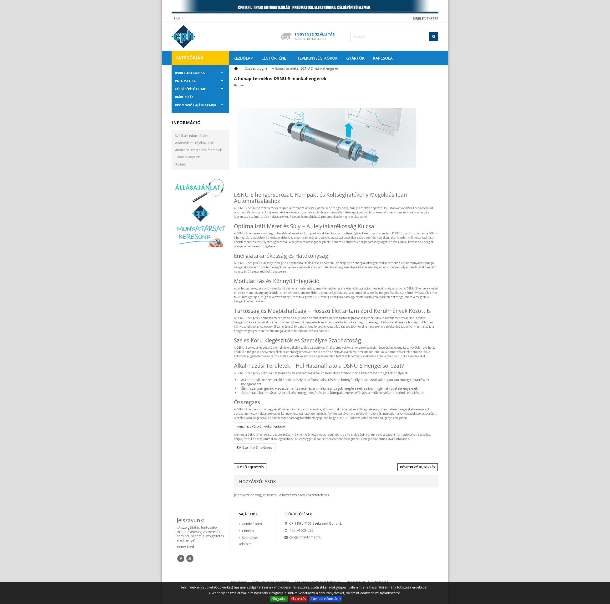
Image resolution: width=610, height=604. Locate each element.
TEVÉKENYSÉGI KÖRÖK (317, 58)
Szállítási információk (191, 135)
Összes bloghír (256, 68)
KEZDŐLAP (243, 58)
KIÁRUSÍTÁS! (184, 97)
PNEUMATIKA (185, 81)
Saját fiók (248, 514)
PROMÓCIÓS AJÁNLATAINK (195, 105)
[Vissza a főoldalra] (236, 69)
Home (241, 85)
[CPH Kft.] (205, 36)
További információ (326, 598)
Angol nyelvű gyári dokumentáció (261, 426)
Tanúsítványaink (187, 157)
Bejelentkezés (425, 18)
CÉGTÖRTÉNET (275, 58)
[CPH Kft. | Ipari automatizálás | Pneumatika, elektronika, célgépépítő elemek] (305, 7)
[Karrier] (200, 212)
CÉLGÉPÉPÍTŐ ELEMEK (191, 89)
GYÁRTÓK (355, 58)
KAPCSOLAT (384, 58)
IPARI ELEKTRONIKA (190, 73)
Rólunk (180, 164)
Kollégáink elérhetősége (254, 447)
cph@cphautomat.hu (305, 537)
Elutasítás (298, 598)
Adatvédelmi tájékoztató (194, 142)
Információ (186, 122)
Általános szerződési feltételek (198, 150)
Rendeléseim (252, 523)
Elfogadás (278, 598)
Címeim (248, 530)
